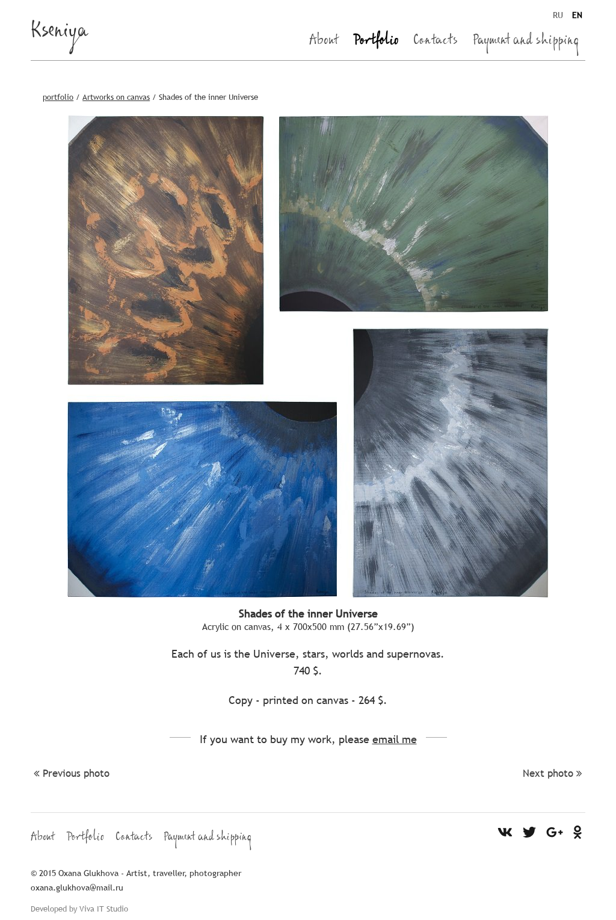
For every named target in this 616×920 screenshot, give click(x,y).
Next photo (548, 773)
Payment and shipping (526, 42)
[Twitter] (530, 832)
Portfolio (376, 42)
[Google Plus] (555, 832)
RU (558, 15)
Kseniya (59, 33)
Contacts (435, 42)
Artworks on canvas (116, 96)
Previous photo (76, 773)
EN (577, 15)
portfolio (58, 96)
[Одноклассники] (578, 832)
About (324, 42)
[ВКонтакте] (505, 832)
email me (394, 739)
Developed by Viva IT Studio (79, 908)
